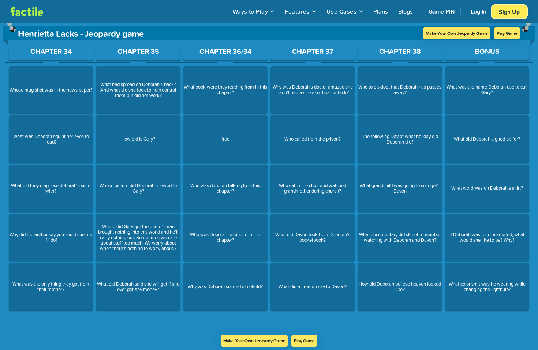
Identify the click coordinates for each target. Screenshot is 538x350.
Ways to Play (250, 11)
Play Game (507, 33)
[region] (269, 179)
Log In (478, 11)
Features (297, 11)
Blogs (405, 11)
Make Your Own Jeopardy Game (457, 33)
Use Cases (341, 11)
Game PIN (442, 11)
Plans (380, 11)
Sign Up (509, 12)
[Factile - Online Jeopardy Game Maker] (26, 11)
